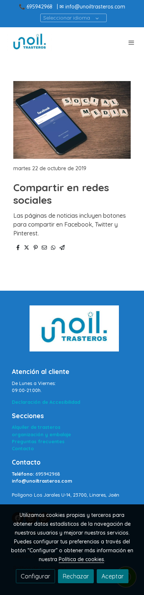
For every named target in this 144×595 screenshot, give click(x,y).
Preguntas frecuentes (38, 441)
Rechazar (76, 576)
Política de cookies (81, 559)
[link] (29, 42)
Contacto (23, 448)
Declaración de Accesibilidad (46, 402)
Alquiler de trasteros (36, 427)
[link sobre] (72, 332)
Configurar (35, 576)
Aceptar (113, 576)
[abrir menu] (131, 42)
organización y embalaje (41, 434)
